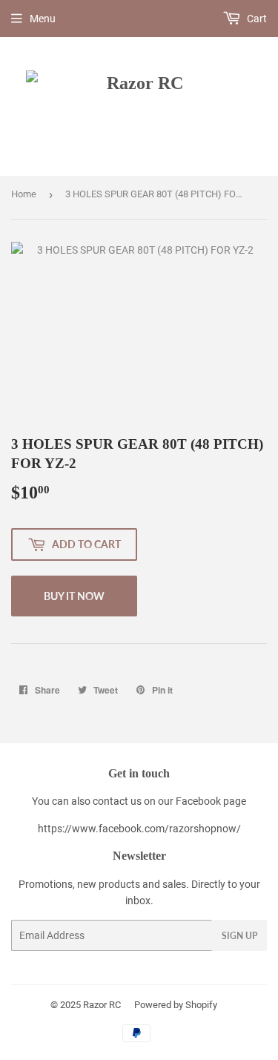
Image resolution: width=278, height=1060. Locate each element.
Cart (256, 18)
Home (23, 194)
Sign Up (239, 935)
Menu (43, 18)
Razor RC (102, 1004)
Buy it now (74, 596)
